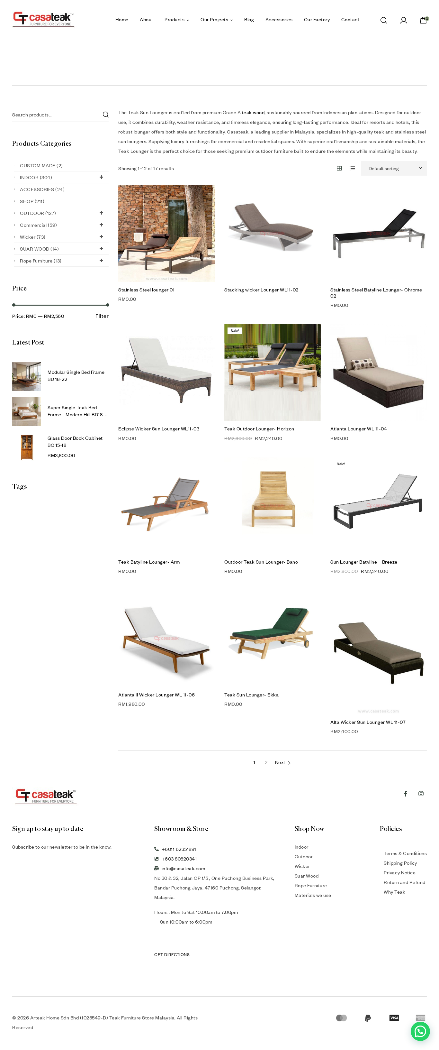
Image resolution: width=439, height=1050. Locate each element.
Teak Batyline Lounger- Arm (149, 562)
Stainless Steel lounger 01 (146, 289)
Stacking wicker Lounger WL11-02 (261, 289)
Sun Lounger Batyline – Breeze (364, 562)
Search (105, 114)
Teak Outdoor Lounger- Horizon (259, 428)
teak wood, (254, 112)
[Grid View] (339, 168)
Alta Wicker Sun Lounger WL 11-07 (368, 722)
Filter (102, 316)
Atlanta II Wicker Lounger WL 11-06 (156, 694)
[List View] (352, 168)
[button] (420, 1031)
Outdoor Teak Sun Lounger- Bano (261, 562)
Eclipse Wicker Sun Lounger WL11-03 (158, 428)
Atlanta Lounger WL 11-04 (358, 428)
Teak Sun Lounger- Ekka (251, 694)
